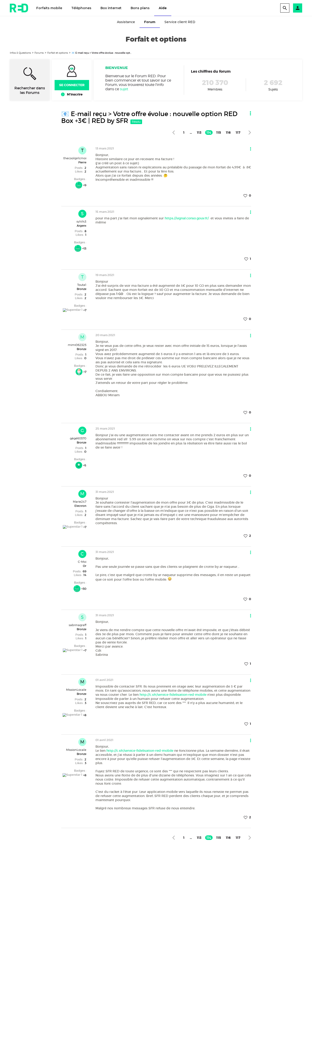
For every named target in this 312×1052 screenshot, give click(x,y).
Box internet (111, 8)
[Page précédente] (173, 132)
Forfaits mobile (49, 8)
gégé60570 (78, 438)
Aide (163, 8)
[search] (284, 8)
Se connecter (72, 85)
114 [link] (208, 132)
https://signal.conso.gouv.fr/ (187, 218)
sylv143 (81, 221)
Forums (39, 52)
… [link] (191, 132)
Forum (149, 22)
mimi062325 (77, 345)
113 (199, 132)
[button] (297, 8)
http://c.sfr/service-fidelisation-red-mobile (173, 695)
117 (238, 132)
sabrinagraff (77, 625)
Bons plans (140, 8)
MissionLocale (76, 689)
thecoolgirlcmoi (74, 158)
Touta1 (81, 285)
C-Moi (82, 561)
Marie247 (79, 501)
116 (228, 132)
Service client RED (179, 22)
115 (218, 132)
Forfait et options (57, 52)
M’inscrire (74, 94)
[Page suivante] (250, 132)
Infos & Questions (20, 52)
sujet (124, 89)
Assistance (126, 22)
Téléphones (81, 8)
